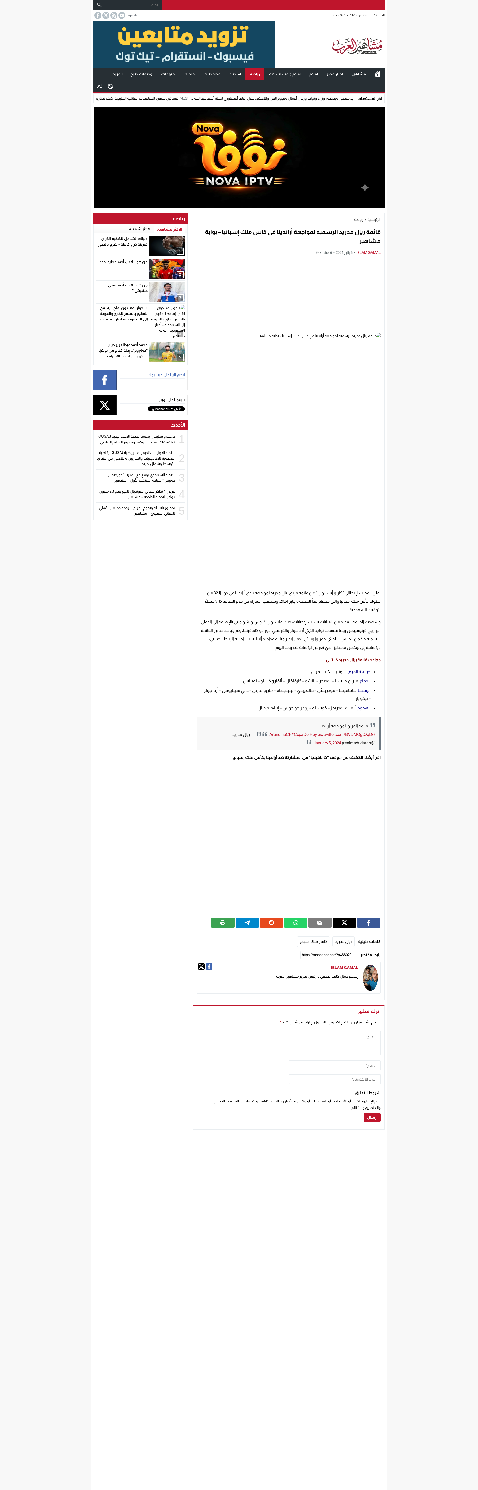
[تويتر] (201, 966)
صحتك (189, 74)
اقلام (313, 74)
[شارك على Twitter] (344, 923)
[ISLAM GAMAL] (370, 978)
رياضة (255, 74)
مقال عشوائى (99, 86)
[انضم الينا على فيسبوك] (97, 15)
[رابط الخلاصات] (113, 15)
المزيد (118, 74)
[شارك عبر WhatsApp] (295, 923)
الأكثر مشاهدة (169, 229)
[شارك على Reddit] (271, 923)
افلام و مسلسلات (285, 74)
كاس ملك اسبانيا (313, 941)
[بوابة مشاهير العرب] (330, 44)
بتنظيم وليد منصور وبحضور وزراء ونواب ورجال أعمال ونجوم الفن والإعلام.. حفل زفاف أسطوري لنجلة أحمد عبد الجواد (320, 98)
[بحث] (99, 5)
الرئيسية (377, 74)
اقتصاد (235, 74)
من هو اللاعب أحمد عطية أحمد (123, 262)
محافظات (212, 74)
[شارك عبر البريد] (320, 923)
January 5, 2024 (327, 743)
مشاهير (359, 74)
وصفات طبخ (141, 74)
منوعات (168, 74)
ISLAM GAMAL (368, 252)
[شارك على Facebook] (368, 923)
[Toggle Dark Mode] (110, 86)
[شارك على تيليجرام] (247, 923)
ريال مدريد (343, 941)
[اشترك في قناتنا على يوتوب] (121, 15)
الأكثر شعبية (140, 229)
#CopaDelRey (304, 734)
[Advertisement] (289, 294)
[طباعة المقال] (222, 923)
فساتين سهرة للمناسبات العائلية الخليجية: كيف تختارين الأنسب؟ (169, 98)
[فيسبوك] (209, 966)
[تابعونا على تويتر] (105, 15)
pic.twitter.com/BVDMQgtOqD (345, 734)
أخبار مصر (335, 74)
